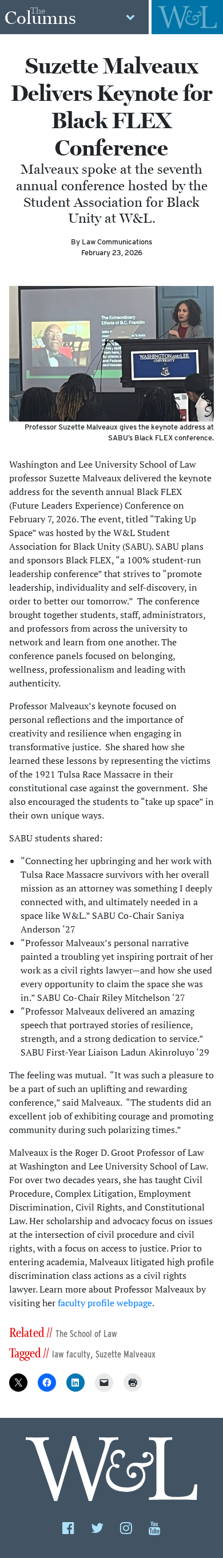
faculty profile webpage (105, 1303)
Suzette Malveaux (125, 1354)
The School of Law (86, 1333)
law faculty (71, 1354)
